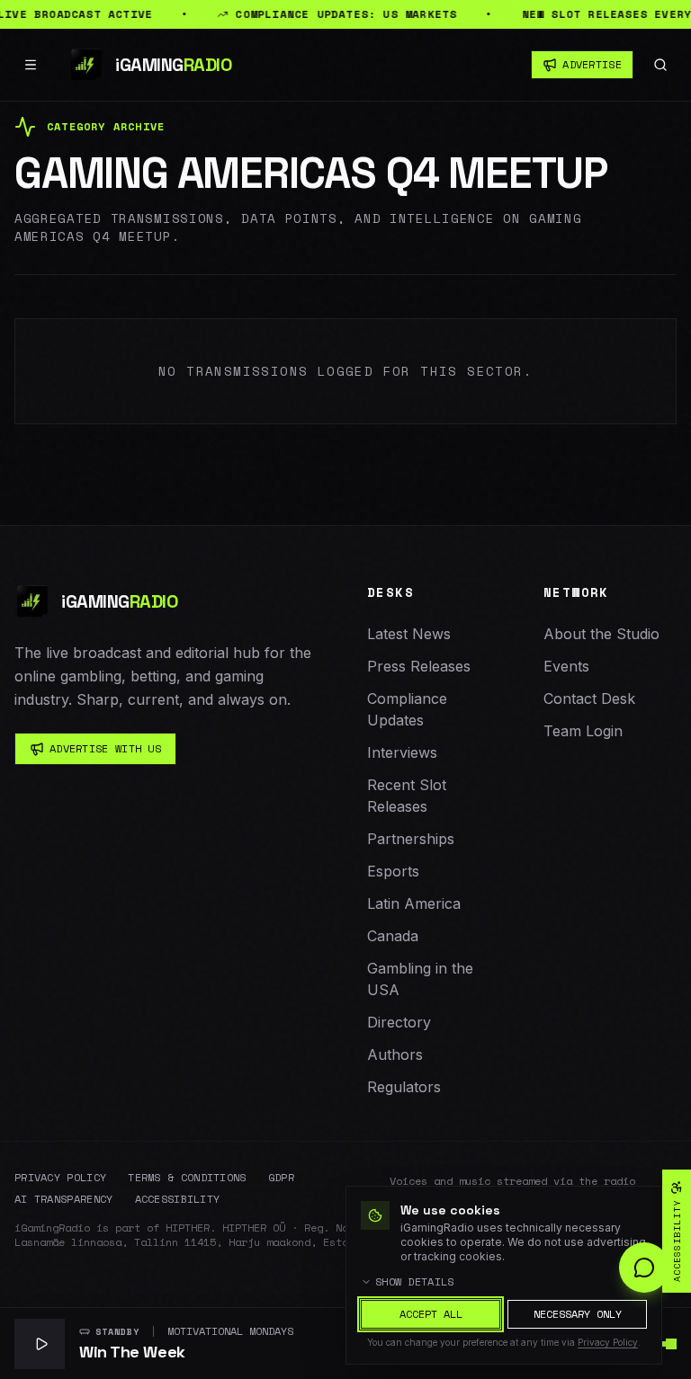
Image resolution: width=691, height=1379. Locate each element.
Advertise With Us (105, 748)
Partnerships (410, 839)
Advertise (592, 64)
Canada (392, 936)
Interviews (402, 752)
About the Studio (601, 634)
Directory (399, 1022)
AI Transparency (63, 1199)
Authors (395, 1054)
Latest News (409, 634)
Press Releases (419, 666)
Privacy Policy (60, 1177)
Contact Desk (589, 698)
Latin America (414, 903)
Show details (414, 1282)
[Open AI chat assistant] (644, 1267)
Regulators (404, 1087)
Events (566, 666)
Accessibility (177, 1199)
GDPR (281, 1177)
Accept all (430, 1313)
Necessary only (578, 1313)
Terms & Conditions (187, 1177)
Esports (393, 871)
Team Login (583, 731)
